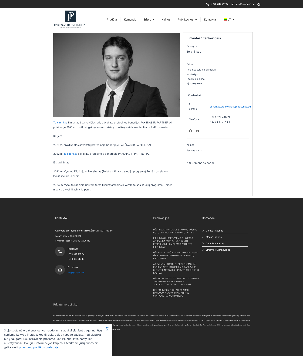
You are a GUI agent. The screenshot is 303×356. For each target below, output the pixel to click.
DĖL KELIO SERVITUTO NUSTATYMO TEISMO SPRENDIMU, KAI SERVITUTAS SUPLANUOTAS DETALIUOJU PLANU (176, 281)
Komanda (130, 19)
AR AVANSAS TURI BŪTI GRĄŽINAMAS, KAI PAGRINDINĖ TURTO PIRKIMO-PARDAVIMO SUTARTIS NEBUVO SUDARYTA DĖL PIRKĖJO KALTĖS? (176, 268)
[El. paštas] (60, 270)
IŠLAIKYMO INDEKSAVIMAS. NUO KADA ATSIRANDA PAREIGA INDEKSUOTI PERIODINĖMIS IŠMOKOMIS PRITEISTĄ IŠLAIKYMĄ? (173, 242)
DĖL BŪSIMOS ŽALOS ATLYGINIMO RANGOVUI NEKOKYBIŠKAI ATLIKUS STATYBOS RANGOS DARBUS (171, 293)
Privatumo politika (65, 304)
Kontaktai (210, 19)
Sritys (147, 19)
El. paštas (73, 267)
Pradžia (112, 19)
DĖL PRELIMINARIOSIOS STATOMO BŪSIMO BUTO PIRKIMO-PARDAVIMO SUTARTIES (175, 231)
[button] (107, 329)
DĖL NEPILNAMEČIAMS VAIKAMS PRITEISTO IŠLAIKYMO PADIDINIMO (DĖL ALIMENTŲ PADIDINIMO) (175, 255)
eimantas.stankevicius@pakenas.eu (230, 106)
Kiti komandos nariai (200, 163)
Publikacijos (185, 19)
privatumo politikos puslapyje (38, 347)
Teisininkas (60, 122)
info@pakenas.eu (76, 272)
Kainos (166, 19)
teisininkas (70, 153)
